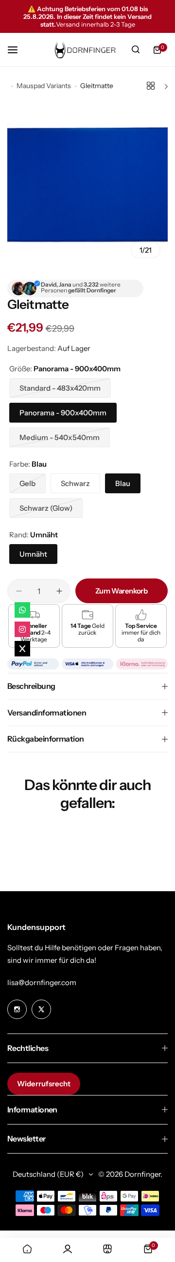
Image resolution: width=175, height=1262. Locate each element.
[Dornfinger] (83, 49)
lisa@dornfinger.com (41, 982)
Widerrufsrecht (43, 1083)
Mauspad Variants (44, 85)
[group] (87, 185)
